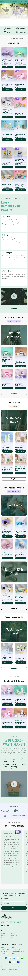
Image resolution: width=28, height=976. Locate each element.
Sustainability (14, 935)
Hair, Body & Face (4, 933)
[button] (2, 6)
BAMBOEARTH (7, 967)
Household (3, 937)
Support (2, 947)
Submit (14, 908)
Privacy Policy (15, 947)
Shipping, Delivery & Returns (18, 951)
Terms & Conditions (16, 949)
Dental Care (3, 935)
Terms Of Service (4, 953)
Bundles (2, 940)
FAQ (13, 953)
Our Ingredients (14, 937)
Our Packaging (14, 940)
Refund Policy (4, 951)
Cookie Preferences (5, 949)
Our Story (13, 933)
